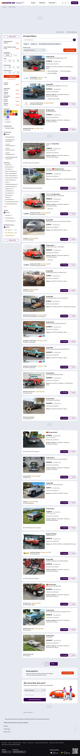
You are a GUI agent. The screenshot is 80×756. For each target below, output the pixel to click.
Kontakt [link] (24, 742)
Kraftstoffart (7, 88)
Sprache (4, 749)
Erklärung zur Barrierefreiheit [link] (56, 742)
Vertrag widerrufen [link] (16, 742)
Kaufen (7, 55)
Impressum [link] (4, 742)
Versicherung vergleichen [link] (52, 63)
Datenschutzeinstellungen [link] (41, 742)
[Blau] (7, 111)
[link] (65, 2)
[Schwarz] (16, 114)
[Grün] (5, 114)
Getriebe (6, 103)
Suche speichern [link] (11, 79)
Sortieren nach (26, 47)
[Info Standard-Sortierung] (46, 50)
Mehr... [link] (5, 206)
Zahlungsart (7, 52)
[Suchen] (74, 40)
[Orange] (10, 114)
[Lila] (7, 117)
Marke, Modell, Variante (10, 47)
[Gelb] (13, 111)
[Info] (14, 225)
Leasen (15, 55)
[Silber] (5, 117)
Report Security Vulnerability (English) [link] (11, 744)
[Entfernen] (28, 44)
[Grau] (7, 114)
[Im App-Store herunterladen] (55, 752)
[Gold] (16, 111)
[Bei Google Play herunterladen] (65, 752)
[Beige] (5, 111)
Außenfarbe (7, 109)
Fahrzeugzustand (8, 41)
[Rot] (13, 114)
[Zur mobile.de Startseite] (14, 3)
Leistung (6, 92)
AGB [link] (9, 742)
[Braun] (10, 111)
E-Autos (6, 99)
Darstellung (15, 749)
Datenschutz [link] (31, 742)
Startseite (4, 7)
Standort (6, 83)
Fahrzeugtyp (7, 96)
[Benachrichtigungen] (62, 2)
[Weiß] (10, 117)
